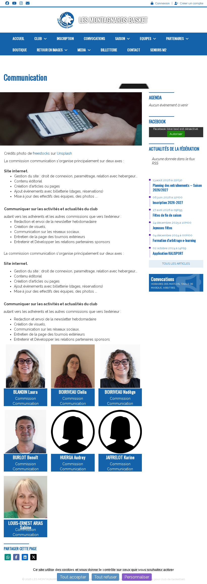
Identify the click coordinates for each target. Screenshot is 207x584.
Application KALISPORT (168, 253)
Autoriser (176, 134)
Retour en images (50, 49)
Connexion (162, 3)
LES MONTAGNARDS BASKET (113, 20)
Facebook (157, 121)
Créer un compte (191, 3)
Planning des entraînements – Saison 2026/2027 (177, 187)
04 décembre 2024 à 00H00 (172, 235)
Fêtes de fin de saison (167, 215)
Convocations (94, 38)
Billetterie (109, 49)
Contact (133, 49)
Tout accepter (73, 577)
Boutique (20, 49)
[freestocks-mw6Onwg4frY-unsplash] (71, 118)
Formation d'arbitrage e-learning (174, 240)
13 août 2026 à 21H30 (167, 180)
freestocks (41, 153)
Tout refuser (105, 577)
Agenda (155, 97)
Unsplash (64, 153)
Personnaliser (136, 577)
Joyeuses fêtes (162, 227)
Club (38, 38)
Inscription (65, 38)
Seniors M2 (158, 49)
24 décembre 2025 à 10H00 (172, 222)
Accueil (18, 38)
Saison (120, 38)
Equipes (146, 38)
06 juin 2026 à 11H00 (168, 197)
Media (82, 49)
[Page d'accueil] (66, 20)
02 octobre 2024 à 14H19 (169, 248)
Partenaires (175, 38)
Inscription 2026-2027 (168, 202)
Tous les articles (176, 263)
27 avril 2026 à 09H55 (167, 210)
